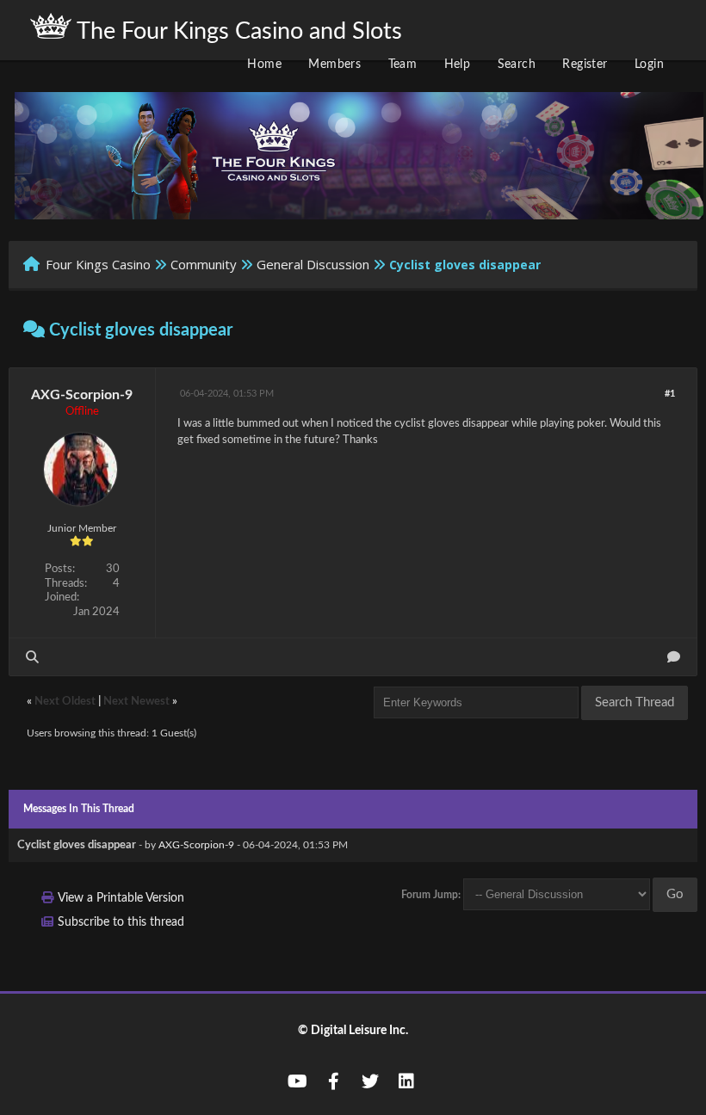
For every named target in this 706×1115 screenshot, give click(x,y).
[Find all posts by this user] (32, 656)
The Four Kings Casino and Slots (236, 31)
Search (517, 65)
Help (457, 65)
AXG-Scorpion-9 (82, 395)
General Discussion (313, 264)
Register (584, 65)
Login (649, 65)
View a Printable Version (121, 898)
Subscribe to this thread (121, 922)
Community (203, 264)
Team (403, 65)
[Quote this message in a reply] (673, 656)
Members (334, 65)
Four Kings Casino (98, 264)
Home (264, 65)
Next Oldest (65, 701)
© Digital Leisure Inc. (353, 1031)
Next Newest (136, 701)
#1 (670, 393)
